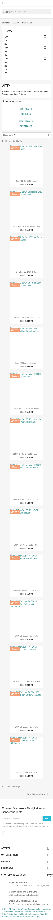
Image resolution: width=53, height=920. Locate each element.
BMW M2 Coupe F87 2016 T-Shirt (26, 681)
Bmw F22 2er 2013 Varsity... (26, 363)
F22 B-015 (26, 114)
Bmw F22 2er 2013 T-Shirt (26, 272)
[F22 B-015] (26, 109)
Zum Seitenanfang (37, 794)
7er (6, 59)
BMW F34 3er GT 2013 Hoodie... (26, 454)
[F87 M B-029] (26, 121)
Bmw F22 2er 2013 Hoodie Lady (26, 226)
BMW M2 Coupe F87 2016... (26, 636)
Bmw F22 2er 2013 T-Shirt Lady (26, 317)
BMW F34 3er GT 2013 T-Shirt (26, 545)
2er (6, 40)
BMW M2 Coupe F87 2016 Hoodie (26, 590)
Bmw (8, 31)
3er (6, 44)
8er (6, 62)
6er (6, 55)
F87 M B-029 (26, 126)
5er (6, 51)
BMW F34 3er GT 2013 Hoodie (26, 408)
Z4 (6, 70)
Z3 (6, 66)
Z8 (6, 73)
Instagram (4, 833)
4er (6, 48)
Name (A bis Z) (26, 135)
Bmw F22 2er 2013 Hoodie (26, 181)
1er (6, 37)
